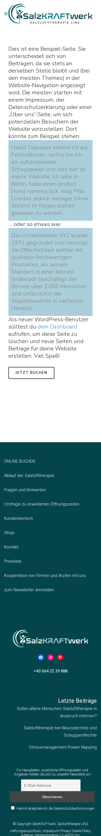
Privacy (66, 831)
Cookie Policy (81, 831)
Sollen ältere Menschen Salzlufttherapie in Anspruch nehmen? (57, 712)
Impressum (51, 831)
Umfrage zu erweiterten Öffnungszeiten (41, 504)
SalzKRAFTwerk (44, 824)
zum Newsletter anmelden (29, 589)
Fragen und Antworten (25, 489)
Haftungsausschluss (25, 831)
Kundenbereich (18, 518)
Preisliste (13, 561)
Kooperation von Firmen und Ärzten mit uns (45, 575)
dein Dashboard (57, 326)
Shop (9, 532)
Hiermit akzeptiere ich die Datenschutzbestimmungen (55, 809)
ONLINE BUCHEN (19, 461)
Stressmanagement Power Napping (63, 747)
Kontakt (11, 546)
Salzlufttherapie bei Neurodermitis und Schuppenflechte (60, 731)
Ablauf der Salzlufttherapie (29, 475)
